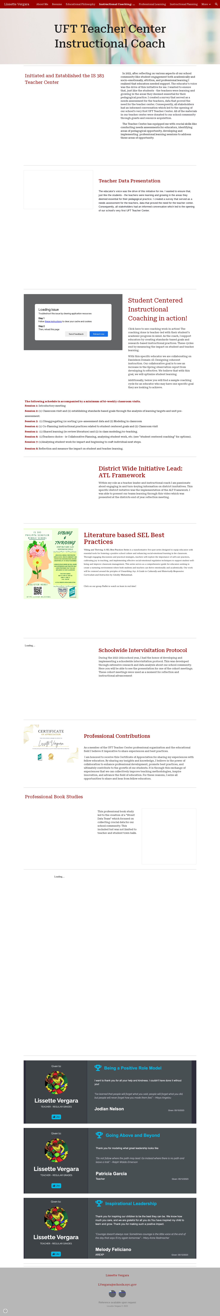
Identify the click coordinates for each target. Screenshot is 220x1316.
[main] (110, 36)
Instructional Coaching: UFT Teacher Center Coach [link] (117, 4)
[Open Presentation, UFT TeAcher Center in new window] (87, 174)
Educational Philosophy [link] (80, 4)
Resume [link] (57, 4)
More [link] (205, 4)
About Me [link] (42, 4)
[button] (216, 4)
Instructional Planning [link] (184, 4)
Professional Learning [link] (152, 4)
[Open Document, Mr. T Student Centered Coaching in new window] (117, 298)
